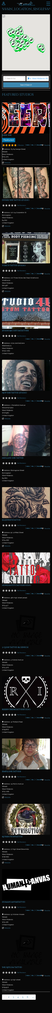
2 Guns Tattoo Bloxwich (15, 647)
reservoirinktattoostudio (16, 709)
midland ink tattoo (12, 458)
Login (3, 3)
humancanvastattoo (13, 902)
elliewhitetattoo (11, 520)
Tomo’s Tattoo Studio (14, 265)
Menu (48, 3)
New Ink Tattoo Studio (14, 393)
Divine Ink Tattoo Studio (15, 200)
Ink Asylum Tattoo (12, 967)
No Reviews (21, 205)
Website (7, 163)
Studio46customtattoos (15, 330)
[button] (31, 40)
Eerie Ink (6, 135)
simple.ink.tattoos (11, 771)
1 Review (20, 145)
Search (26, 85)
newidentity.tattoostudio (16, 585)
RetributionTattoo (12, 836)
